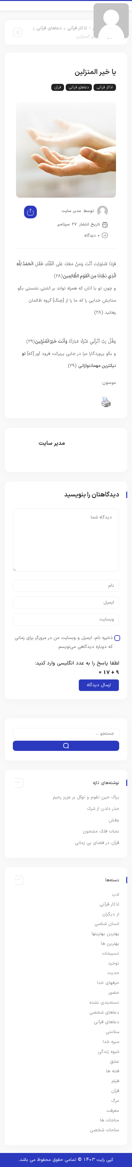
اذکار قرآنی (77, 28)
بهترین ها (110, 943)
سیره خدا (111, 1042)
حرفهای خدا (108, 983)
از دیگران (110, 914)
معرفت (112, 1110)
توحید (113, 963)
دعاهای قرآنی (49, 28)
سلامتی (112, 1032)
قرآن (57, 87)
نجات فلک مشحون (101, 831)
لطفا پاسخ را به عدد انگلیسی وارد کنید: (77, 663)
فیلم (115, 1081)
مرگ (115, 1100)
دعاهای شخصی (104, 1012)
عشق (114, 1061)
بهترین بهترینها (105, 933)
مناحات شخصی (104, 1130)
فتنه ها (112, 1071)
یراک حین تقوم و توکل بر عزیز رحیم (86, 797)
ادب (115, 894)
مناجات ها (109, 1120)
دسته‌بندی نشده (104, 1002)
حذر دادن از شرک (103, 808)
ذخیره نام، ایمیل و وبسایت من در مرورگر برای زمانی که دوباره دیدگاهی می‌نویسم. (64, 642)
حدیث (113, 973)
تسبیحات (110, 953)
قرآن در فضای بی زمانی (97, 843)
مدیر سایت (71, 211)
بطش (114, 820)
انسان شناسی (107, 924)
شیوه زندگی (108, 1051)
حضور (113, 992)
